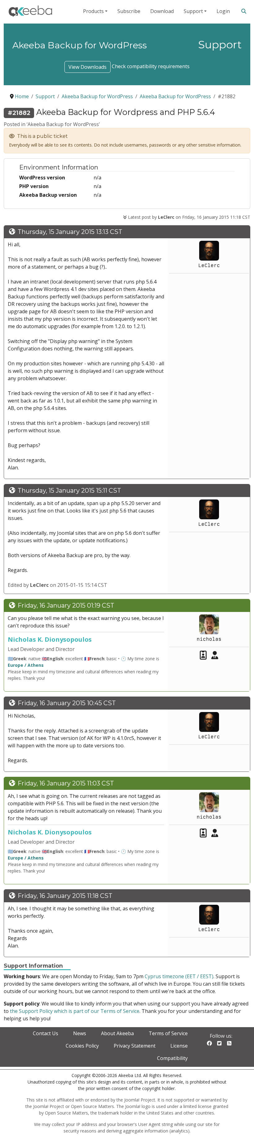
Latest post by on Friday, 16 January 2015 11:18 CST (188, 217)
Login (223, 11)
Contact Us (45, 1033)
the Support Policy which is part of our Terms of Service (74, 1011)
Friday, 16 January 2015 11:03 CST (66, 783)
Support (193, 11)
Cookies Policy (82, 1045)
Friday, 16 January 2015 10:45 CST (67, 703)
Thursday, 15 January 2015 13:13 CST (70, 231)
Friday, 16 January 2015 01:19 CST (66, 605)
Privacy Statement (134, 1045)
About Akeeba (117, 1033)
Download (162, 11)
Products (93, 11)
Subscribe (128, 11)
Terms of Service (168, 1033)
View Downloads (87, 67)
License (179, 1045)
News (79, 1033)
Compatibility (172, 1058)
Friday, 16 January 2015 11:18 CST (65, 895)
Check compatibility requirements (151, 66)
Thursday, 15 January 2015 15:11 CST (69, 490)
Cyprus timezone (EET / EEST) (179, 976)
